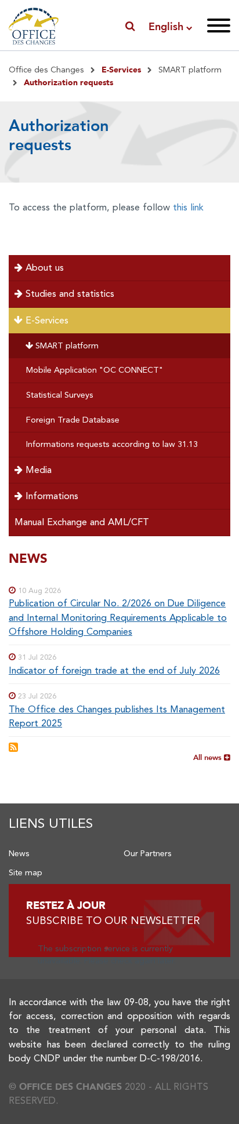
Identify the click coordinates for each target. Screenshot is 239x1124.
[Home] (34, 24)
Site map (25, 872)
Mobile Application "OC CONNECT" (94, 369)
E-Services (45, 320)
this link (188, 207)
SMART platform (190, 69)
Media (37, 469)
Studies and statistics (68, 293)
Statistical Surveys (59, 394)
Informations (50, 495)
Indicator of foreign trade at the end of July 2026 (114, 670)
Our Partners (148, 853)
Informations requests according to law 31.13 (112, 444)
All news (208, 757)
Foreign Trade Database (72, 419)
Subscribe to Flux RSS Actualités (13, 747)
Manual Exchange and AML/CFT (82, 522)
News (19, 853)
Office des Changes (46, 69)
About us (43, 267)
